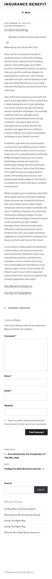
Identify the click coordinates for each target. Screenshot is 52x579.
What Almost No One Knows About (22, 515)
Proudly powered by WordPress (18, 572)
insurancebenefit (15, 26)
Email (8, 390)
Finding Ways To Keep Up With (20, 509)
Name (8, 376)
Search (8, 483)
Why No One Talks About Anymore (22, 532)
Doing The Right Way (15, 520)
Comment (10, 336)
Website (8, 405)
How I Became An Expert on (18, 286)
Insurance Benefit (25, 4)
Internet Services (19, 308)
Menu (27, 12)
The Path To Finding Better (18, 293)
